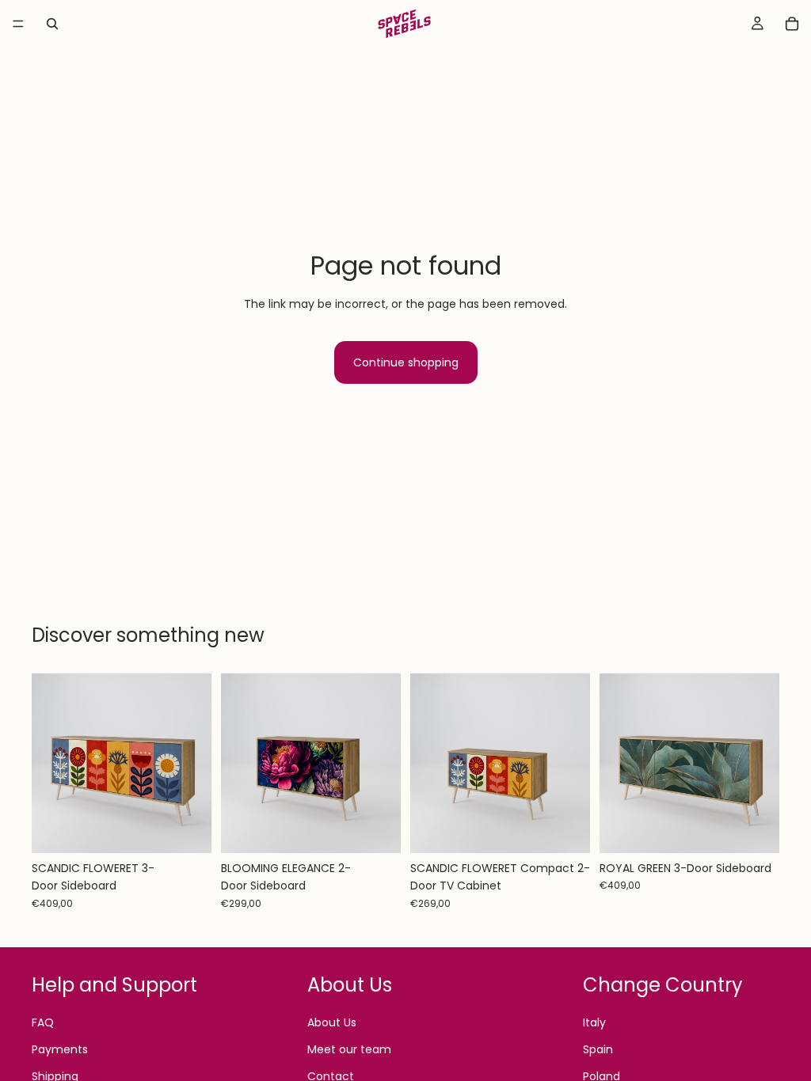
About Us (331, 1022)
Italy (594, 1022)
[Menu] (18, 24)
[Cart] (792, 23)
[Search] (52, 23)
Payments (60, 1049)
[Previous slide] (49, 763)
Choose (200, 828)
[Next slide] (194, 763)
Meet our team (349, 1049)
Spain (598, 1049)
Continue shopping (406, 362)
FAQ (43, 1022)
